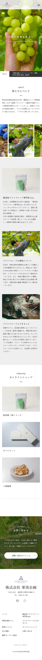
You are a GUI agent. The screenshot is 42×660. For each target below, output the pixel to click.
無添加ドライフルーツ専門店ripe (30, 615)
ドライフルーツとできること (30, 622)
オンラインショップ (29, 627)
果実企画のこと (8, 621)
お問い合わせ (27, 631)
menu (38, 5)
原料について (7, 627)
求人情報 (5, 631)
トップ (4, 614)
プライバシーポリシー (21, 645)
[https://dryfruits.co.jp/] (17, 600)
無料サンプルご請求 (9, 635)
